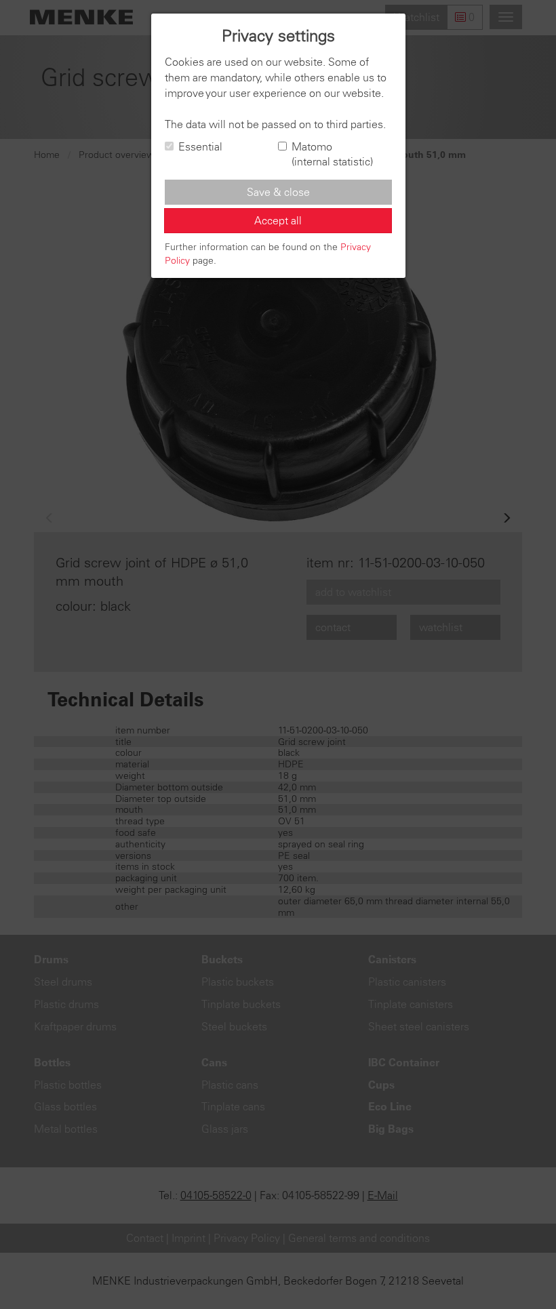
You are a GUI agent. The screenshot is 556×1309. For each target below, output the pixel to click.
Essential (200, 146)
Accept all (278, 220)
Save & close (278, 192)
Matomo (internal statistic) (332, 154)
